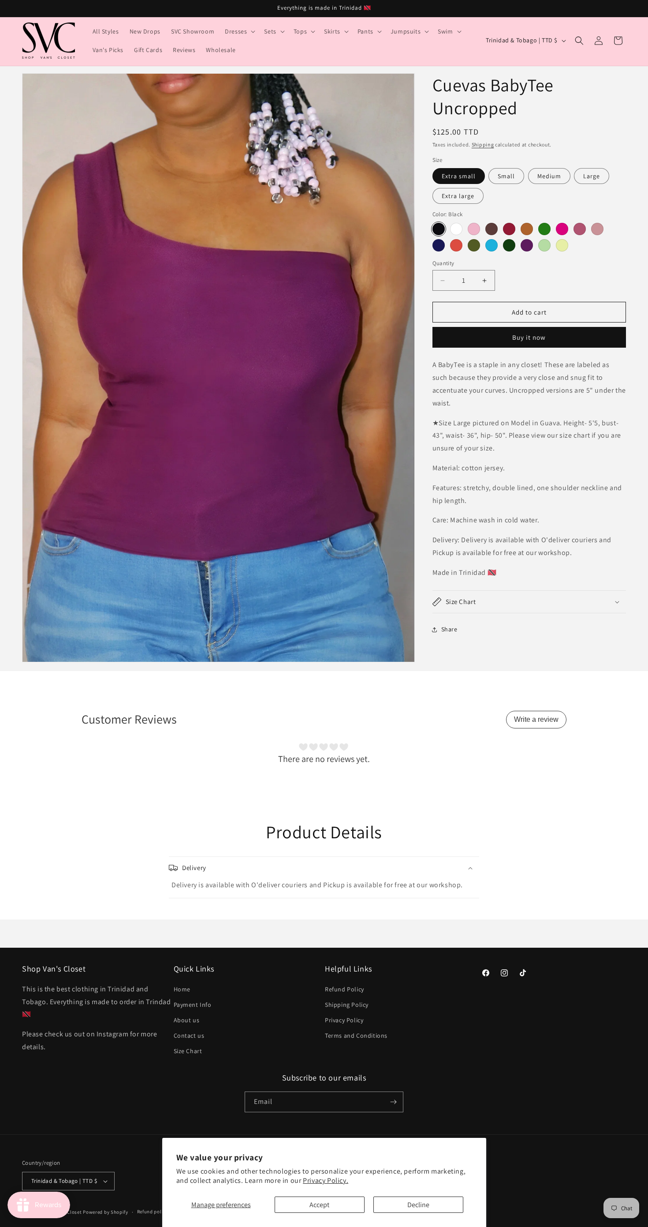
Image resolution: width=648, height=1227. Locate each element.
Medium (549, 176)
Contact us (189, 1035)
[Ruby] (509, 229)
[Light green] (544, 245)
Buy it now (529, 337)
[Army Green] (474, 245)
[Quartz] (597, 229)
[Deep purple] (527, 245)
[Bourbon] (491, 229)
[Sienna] (527, 229)
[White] (456, 229)
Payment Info (193, 1005)
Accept (319, 1204)
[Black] (438, 229)
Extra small (459, 176)
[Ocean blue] (491, 245)
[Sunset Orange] (456, 245)
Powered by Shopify (105, 1212)
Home (182, 989)
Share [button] (449, 629)
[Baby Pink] (474, 229)
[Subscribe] (393, 1102)
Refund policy (152, 1211)
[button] (239, 31)
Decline (418, 1204)
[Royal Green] (509, 245)
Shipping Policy (347, 1005)
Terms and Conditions (356, 1035)
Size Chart (188, 1051)
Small (506, 176)
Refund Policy (344, 989)
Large (591, 176)
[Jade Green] (544, 229)
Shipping (483, 144)
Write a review (536, 719)
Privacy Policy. (325, 1180)
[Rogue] (580, 229)
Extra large (458, 196)
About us (187, 1020)
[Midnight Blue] (438, 245)
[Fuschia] (562, 229)
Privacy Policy (344, 1020)
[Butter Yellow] (562, 245)
